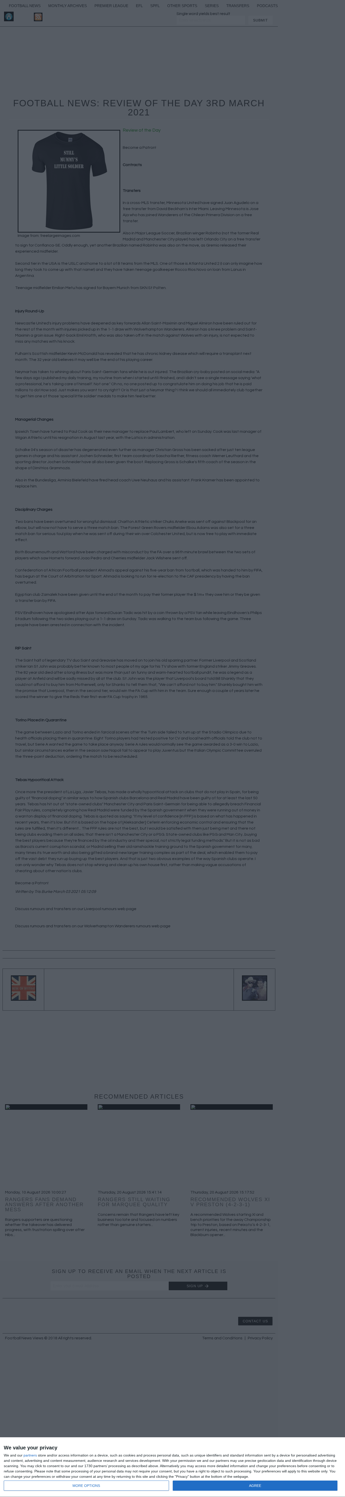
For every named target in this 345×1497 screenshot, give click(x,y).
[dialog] (172, 1467)
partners (30, 1455)
